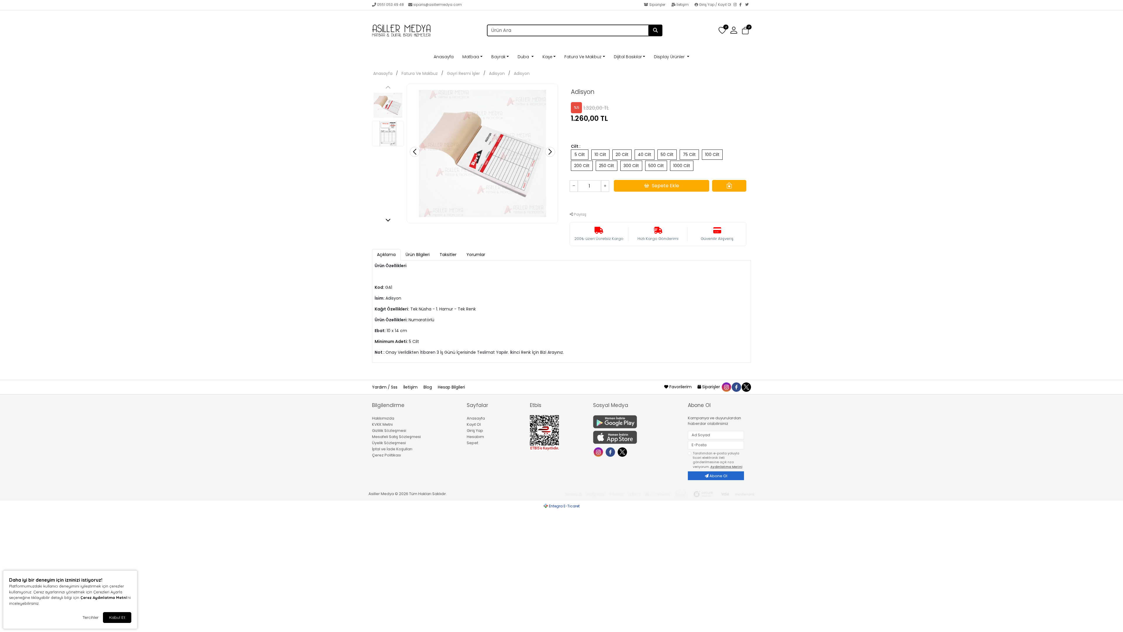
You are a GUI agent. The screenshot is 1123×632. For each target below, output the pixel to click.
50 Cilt (667, 154)
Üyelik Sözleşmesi (389, 443)
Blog (428, 387)
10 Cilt (600, 154)
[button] (745, 31)
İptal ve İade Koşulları (392, 449)
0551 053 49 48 (390, 4)
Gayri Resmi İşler (463, 73)
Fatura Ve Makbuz (583, 57)
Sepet (472, 443)
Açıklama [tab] (386, 254)
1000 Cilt (681, 166)
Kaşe (547, 57)
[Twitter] (748, 5)
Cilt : (576, 146)
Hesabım (475, 436)
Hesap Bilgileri (451, 387)
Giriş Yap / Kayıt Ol (715, 4)
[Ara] (655, 30)
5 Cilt (580, 154)
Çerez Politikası (386, 455)
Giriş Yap (475, 430)
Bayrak (498, 57)
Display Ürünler (670, 57)
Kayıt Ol (474, 424)
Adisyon (497, 73)
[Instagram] (736, 5)
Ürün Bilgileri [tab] (418, 254)
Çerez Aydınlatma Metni (103, 597)
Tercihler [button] (90, 617)
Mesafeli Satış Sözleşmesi (396, 436)
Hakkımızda (383, 418)
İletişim (683, 4)
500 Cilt (656, 166)
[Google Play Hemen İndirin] (637, 421)
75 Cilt (689, 154)
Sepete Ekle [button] (665, 185)
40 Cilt (644, 154)
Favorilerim (680, 387)
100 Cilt (712, 154)
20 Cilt (622, 154)
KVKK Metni (382, 424)
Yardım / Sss (385, 387)
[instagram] (726, 387)
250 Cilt (606, 166)
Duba (524, 57)
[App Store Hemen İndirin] (637, 437)
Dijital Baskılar (628, 57)
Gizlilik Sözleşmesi (389, 430)
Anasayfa (444, 57)
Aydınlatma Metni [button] (726, 466)
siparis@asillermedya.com (437, 4)
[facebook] (736, 387)
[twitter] (746, 387)
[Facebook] (742, 5)
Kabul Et (117, 617)
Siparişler (657, 4)
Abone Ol (718, 476)
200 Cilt (582, 166)
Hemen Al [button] (658, 201)
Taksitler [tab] (448, 254)
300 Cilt (631, 166)
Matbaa (470, 57)
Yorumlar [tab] (475, 254)
